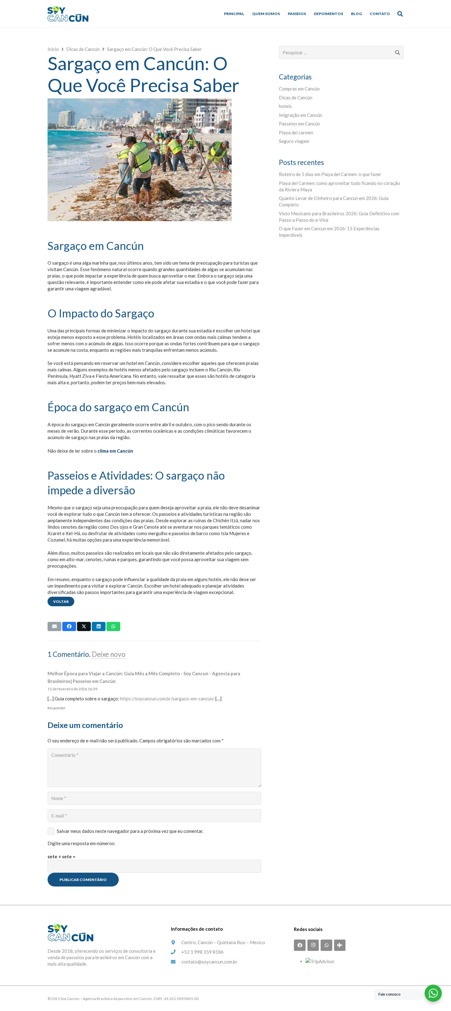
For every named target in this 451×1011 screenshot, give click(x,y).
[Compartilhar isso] (69, 626)
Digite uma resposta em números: (81, 843)
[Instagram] (313, 945)
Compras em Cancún (299, 88)
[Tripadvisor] (340, 945)
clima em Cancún (115, 451)
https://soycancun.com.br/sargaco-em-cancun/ (167, 698)
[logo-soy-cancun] (68, 14)
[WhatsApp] (326, 945)
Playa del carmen (296, 132)
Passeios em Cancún (299, 123)
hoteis (285, 106)
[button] (400, 13)
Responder (57, 708)
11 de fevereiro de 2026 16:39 (72, 689)
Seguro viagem (294, 141)
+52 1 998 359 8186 (202, 952)
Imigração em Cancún (300, 115)
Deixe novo (108, 654)
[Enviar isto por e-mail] (54, 626)
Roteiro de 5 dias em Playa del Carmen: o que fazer (330, 174)
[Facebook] (300, 945)
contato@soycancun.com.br (209, 961)
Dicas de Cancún (295, 97)
